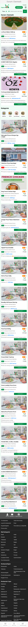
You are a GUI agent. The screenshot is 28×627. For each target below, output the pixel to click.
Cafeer (15, 566)
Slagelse (15, 603)
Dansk (2, 534)
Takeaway (3, 569)
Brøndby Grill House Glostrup (9, 302)
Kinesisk (3, 537)
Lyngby (2, 603)
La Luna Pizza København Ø (9, 501)
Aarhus (15, 586)
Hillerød (15, 584)
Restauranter (4, 566)
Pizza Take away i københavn (18, 620)
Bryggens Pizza (4, 577)
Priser (15, 523)
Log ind (18, 7)
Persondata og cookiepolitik (20, 525)
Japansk (3, 552)
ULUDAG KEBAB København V (9, 471)
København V (17, 594)
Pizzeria (15, 552)
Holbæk (15, 608)
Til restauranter (4, 520)
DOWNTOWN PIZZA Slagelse (9, 62)
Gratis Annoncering (18, 520)
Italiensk (15, 547)
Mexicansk (3, 542)
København (3, 584)
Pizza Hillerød (17, 613)
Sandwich (3, 544)
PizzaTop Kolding (6, 328)
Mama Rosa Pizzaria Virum (8, 411)
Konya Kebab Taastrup (7, 357)
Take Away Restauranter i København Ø (6, 616)
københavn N (4, 591)
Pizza (2, 547)
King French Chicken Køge (8, 191)
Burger (15, 550)
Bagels (15, 542)
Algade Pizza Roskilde (7, 247)
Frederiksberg (4, 596)
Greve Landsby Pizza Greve (8, 385)
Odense (2, 589)
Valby (15, 596)
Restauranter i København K (20, 589)
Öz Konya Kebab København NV (10, 92)
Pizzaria (15, 555)
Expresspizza (17, 575)
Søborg (15, 610)
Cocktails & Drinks (5, 557)
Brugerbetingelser (5, 525)
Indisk (15, 534)
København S (4, 594)
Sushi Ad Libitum (17, 557)
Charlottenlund (4, 608)
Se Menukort (20, 44)
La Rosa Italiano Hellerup (8, 32)
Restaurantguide (4, 572)
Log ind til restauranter (6, 523)
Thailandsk (3, 539)
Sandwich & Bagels (5, 550)
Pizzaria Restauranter (6, 575)
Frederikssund (4, 610)
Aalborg (2, 605)
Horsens (16, 605)
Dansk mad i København (6, 620)
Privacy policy (4, 528)
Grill (14, 544)
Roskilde (3, 586)
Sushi (15, 537)
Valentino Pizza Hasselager (8, 163)
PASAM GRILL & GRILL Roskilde (9, 441)
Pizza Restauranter (5, 560)
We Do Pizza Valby (6, 276)
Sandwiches (3, 555)
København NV (17, 591)
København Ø (4, 600)
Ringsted (3, 613)
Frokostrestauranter (18, 569)
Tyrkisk (15, 539)
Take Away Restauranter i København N (19, 616)
